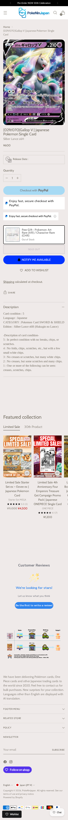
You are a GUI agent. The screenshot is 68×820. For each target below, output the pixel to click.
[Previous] (11, 3)
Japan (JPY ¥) (26, 785)
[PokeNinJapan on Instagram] (11, 762)
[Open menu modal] (5, 12)
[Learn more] (55, 216)
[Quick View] (27, 473)
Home (6, 27)
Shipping (8, 282)
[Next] (57, 3)
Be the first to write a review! (34, 605)
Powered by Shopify (13, 797)
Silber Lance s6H (13, 139)
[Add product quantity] (17, 178)
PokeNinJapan (29, 790)
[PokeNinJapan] (34, 13)
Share (11, 292)
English (6, 785)
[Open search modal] (55, 12)
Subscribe (58, 749)
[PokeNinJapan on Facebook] (5, 762)
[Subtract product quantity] (6, 178)
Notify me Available (36, 259)
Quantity (8, 170)
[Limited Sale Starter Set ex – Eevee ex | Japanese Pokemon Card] (17, 456)
